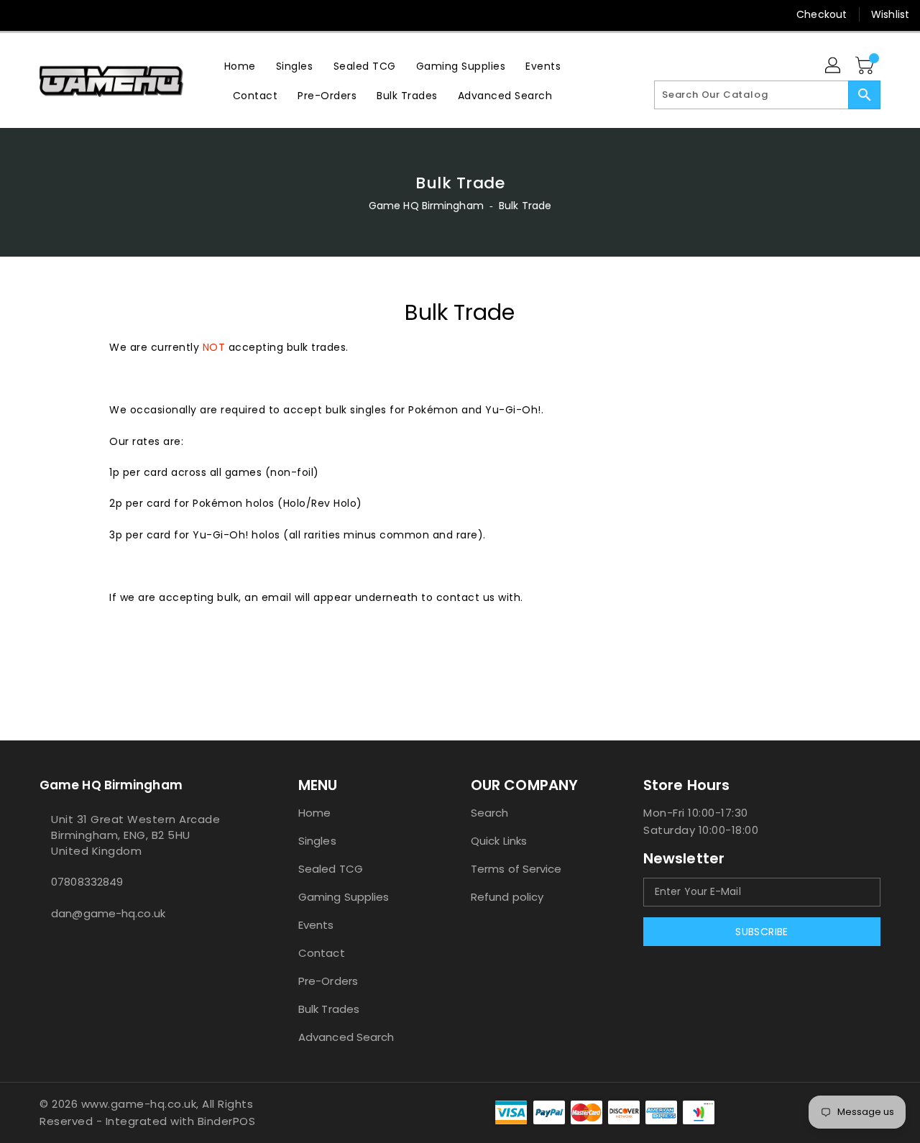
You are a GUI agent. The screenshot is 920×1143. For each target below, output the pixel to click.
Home (314, 812)
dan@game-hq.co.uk (108, 913)
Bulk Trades (328, 1008)
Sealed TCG (330, 868)
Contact (321, 952)
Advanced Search (346, 1037)
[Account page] (833, 66)
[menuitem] (240, 66)
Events (316, 924)
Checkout (821, 14)
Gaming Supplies (344, 896)
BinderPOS (227, 1121)
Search (490, 812)
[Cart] (866, 66)
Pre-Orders (328, 980)
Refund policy (507, 896)
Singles (317, 840)
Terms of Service (516, 868)
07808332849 (87, 881)
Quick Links (499, 840)
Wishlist (890, 14)
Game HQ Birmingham (426, 205)
